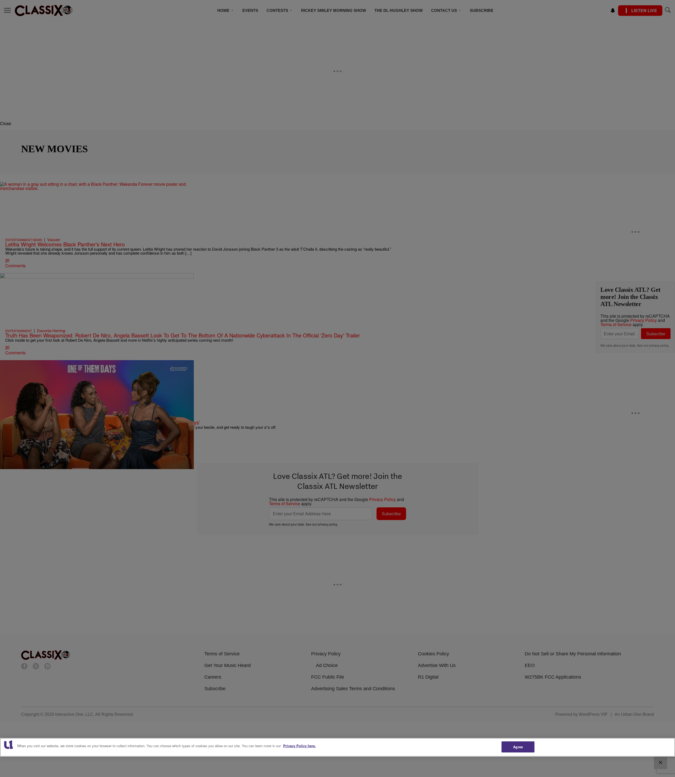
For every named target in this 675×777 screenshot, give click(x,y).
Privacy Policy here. (299, 745)
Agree (518, 746)
